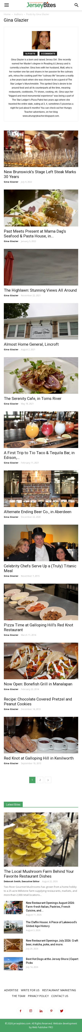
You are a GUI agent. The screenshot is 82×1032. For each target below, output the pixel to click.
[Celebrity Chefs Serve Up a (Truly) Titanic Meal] (41, 543)
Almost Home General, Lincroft (31, 344)
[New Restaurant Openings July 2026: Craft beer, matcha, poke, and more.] (13, 945)
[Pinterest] (51, 1011)
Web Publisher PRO (42, 1027)
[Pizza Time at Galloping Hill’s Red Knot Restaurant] (41, 602)
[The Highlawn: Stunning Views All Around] (41, 267)
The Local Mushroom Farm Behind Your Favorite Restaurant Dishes (39, 874)
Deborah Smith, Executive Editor (21, 881)
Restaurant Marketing (59, 990)
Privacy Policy (38, 996)
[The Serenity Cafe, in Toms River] (41, 375)
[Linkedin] (41, 1011)
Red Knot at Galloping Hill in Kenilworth (39, 758)
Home (7, 14)
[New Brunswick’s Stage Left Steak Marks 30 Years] (41, 148)
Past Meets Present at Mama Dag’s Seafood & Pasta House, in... (35, 233)
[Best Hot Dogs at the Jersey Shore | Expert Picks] (13, 963)
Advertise (11, 990)
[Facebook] (20, 1011)
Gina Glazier (11, 181)
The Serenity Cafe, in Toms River (32, 398)
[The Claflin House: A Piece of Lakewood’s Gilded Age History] (13, 927)
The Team (18, 996)
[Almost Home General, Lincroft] (41, 321)
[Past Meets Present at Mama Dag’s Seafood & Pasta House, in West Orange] (41, 208)
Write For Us (30, 990)
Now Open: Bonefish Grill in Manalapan (38, 684)
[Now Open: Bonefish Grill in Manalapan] (41, 661)
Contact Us (59, 996)
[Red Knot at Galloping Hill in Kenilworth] (41, 735)
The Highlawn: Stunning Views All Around (40, 290)
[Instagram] (31, 1011)
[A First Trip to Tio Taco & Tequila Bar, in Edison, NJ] (41, 429)
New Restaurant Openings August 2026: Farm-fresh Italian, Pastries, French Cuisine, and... (50, 906)
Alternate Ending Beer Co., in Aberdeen (37, 511)
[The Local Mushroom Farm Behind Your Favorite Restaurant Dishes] (41, 839)
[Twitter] (61, 1011)
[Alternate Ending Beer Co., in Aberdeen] (41, 488)
